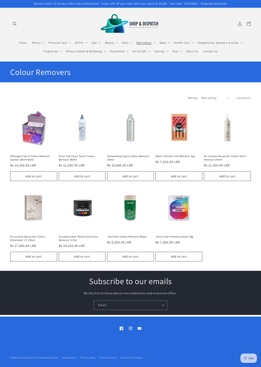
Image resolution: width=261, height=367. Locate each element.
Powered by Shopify (47, 357)
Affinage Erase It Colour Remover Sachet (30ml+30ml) (30, 158)
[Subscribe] (162, 305)
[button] (14, 23)
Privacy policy (87, 357)
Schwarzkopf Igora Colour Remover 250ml (128, 158)
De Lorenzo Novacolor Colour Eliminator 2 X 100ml (27, 238)
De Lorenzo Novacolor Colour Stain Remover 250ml (225, 158)
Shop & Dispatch (27, 357)
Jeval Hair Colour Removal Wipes (127, 236)
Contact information (132, 357)
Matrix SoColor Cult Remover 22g (175, 156)
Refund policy (69, 357)
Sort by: (192, 98)
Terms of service (107, 357)
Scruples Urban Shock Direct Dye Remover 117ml (78, 238)
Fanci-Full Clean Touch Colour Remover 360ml (77, 158)
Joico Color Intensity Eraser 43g (174, 236)
